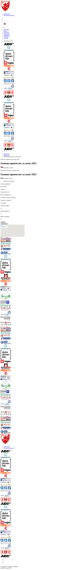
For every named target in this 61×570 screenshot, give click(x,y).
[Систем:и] (32, 75)
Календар (6, 34)
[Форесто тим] (6, 243)
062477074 (7, 14)
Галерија (6, 36)
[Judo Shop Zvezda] (4, 151)
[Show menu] (4, 27)
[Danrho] (6, 277)
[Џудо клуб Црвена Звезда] (5, 11)
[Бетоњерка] (6, 238)
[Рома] (6, 249)
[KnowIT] (6, 302)
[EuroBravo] (32, 69)
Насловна (6, 29)
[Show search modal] (5, 151)
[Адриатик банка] (32, 73)
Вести (5, 31)
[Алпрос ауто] (6, 325)
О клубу (6, 38)
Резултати (6, 32)
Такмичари (7, 35)
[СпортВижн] (6, 323)
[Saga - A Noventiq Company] (6, 309)
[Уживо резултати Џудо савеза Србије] (32, 92)
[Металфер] (6, 246)
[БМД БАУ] (6, 241)
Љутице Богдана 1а (9, 15)
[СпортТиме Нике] (32, 66)
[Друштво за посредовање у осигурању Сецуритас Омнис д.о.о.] (6, 319)
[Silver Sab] (6, 296)
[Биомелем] (6, 305)
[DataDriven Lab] (32, 56)
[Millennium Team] (32, 49)
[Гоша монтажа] (6, 253)
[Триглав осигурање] (32, 63)
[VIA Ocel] (32, 87)
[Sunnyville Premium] (32, 77)
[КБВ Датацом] (32, 82)
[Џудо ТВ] (32, 44)
